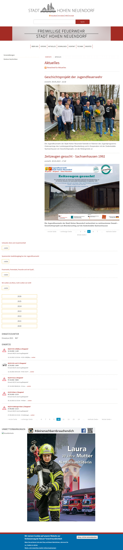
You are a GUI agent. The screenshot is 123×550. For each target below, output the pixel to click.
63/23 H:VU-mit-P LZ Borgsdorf (17, 363)
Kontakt (71, 16)
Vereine (43, 46)
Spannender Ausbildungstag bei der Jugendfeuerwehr (20, 256)
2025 (19, 301)
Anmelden (61, 16)
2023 (19, 311)
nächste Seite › (111, 231)
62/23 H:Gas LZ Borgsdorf (15, 378)
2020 (19, 326)
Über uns (34, 46)
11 (63, 419)
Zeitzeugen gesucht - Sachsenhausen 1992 (75, 156)
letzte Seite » (82, 235)
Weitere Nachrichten (11, 59)
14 (79, 419)
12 (68, 419)
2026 (19, 296)
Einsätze (88, 46)
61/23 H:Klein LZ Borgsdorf (16, 392)
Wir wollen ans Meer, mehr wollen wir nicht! (16, 283)
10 (58, 419)
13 (73, 419)
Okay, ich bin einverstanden (87, 537)
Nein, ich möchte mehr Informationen (40, 548)
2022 (19, 316)
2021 (19, 321)
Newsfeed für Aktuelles (56, 67)
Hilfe (66, 16)
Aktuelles (52, 46)
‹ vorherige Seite (66, 231)
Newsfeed (54, 16)
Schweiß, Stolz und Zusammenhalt (14, 243)
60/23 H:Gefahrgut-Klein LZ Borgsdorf (19, 406)
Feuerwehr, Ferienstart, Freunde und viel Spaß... (18, 270)
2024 (19, 306)
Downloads (62, 46)
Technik (80, 46)
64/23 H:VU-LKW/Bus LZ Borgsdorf (18, 349)
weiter (33, 357)
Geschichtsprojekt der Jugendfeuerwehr (73, 77)
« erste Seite (51, 231)
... (5, 248)
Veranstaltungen (9, 55)
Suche (82, 22)
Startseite (48, 57)
